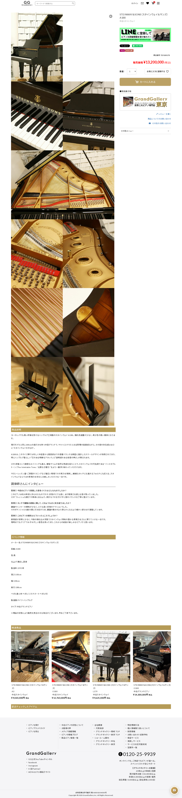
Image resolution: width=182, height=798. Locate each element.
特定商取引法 (133, 725)
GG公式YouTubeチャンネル (40, 759)
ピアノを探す (33, 725)
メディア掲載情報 (69, 731)
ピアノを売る (33, 731)
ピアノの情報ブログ (70, 735)
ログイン (135, 3)
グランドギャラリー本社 (105, 741)
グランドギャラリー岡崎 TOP (108, 731)
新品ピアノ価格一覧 (70, 738)
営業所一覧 (132, 747)
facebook (32, 762)
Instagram (33, 765)
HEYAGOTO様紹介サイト (39, 772)
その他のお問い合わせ (161, 123)
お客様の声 (66, 728)
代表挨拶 (100, 728)
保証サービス (133, 738)
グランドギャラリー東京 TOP (108, 735)
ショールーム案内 (101, 738)
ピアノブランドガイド (36, 728)
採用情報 (131, 731)
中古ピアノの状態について (73, 725)
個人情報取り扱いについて (139, 728)
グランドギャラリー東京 (105, 744)
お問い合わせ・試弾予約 (138, 735)
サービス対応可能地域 (137, 744)
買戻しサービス (134, 741)
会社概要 (98, 725)
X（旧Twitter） (34, 769)
